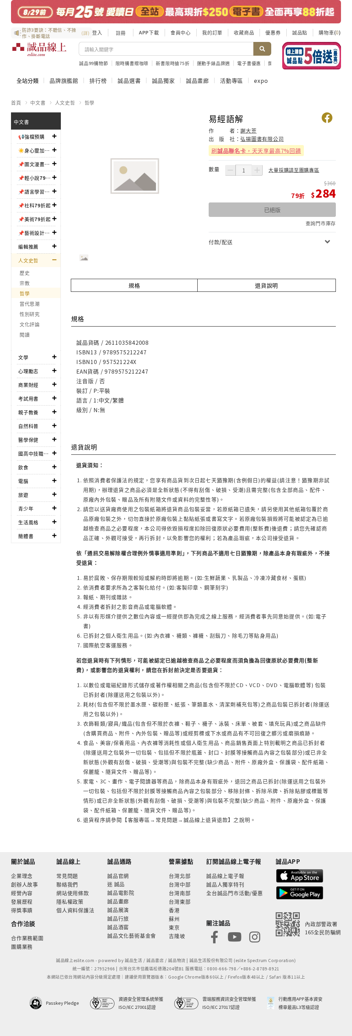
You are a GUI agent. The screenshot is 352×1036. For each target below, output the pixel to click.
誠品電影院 (120, 892)
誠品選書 (129, 80)
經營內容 (22, 892)
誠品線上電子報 (225, 875)
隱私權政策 (70, 901)
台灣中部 (179, 884)
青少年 (25, 508)
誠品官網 (118, 875)
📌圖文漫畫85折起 (35, 164)
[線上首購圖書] (311, 55)
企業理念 (22, 875)
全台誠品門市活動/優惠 (234, 892)
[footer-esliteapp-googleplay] (300, 892)
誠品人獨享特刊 (225, 884)
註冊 (120, 32)
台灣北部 (179, 875)
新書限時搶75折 (172, 63)
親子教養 (28, 412)
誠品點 (299, 32)
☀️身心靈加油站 (35, 150)
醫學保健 (28, 439)
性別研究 (30, 313)
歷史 (25, 272)
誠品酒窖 (118, 926)
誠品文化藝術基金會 (131, 935)
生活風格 (28, 522)
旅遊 (23, 494)
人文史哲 (65, 102)
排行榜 (98, 80)
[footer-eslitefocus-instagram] (254, 936)
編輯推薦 (28, 246)
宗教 (25, 282)
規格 (134, 285)
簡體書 (25, 535)
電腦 (23, 480)
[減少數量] (230, 170)
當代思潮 (30, 303)
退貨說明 (266, 285)
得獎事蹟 (22, 910)
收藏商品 (244, 32)
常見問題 (67, 875)
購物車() (330, 32)
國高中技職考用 (35, 453)
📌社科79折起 (34, 205)
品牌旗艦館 (64, 80)
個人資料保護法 (75, 910)
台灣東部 (179, 901)
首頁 (16, 102)
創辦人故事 (24, 884)
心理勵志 (28, 370)
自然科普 (28, 425)
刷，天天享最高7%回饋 (256, 150)
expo (261, 80)
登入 (97, 32)
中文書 (37, 102)
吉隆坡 (177, 935)
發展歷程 (22, 901)
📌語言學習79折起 (35, 191)
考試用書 (28, 398)
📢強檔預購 (31, 136)
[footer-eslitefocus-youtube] (234, 936)
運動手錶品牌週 (213, 63)
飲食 (23, 467)
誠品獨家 (163, 80)
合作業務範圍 (27, 937)
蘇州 (174, 918)
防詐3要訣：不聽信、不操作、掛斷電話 (55, 32)
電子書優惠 (249, 63)
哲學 (90, 102)
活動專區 (231, 80)
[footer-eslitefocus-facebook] (214, 936)
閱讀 (25, 334)
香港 (174, 910)
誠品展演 (118, 909)
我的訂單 (212, 32)
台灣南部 (179, 892)
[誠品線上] (39, 53)
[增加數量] (257, 170)
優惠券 (272, 32)
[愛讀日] (176, 11)
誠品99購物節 (93, 63)
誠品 (119, 884)
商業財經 (28, 384)
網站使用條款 (72, 892)
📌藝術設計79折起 (35, 232)
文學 (23, 357)
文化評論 (30, 324)
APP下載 (149, 32)
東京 (174, 927)
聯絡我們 (67, 884)
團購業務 (22, 946)
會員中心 (180, 32)
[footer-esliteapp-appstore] (300, 875)
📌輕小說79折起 (35, 177)
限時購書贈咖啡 (132, 63)
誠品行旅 (118, 918)
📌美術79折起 (34, 219)
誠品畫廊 (197, 80)
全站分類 (27, 80)
